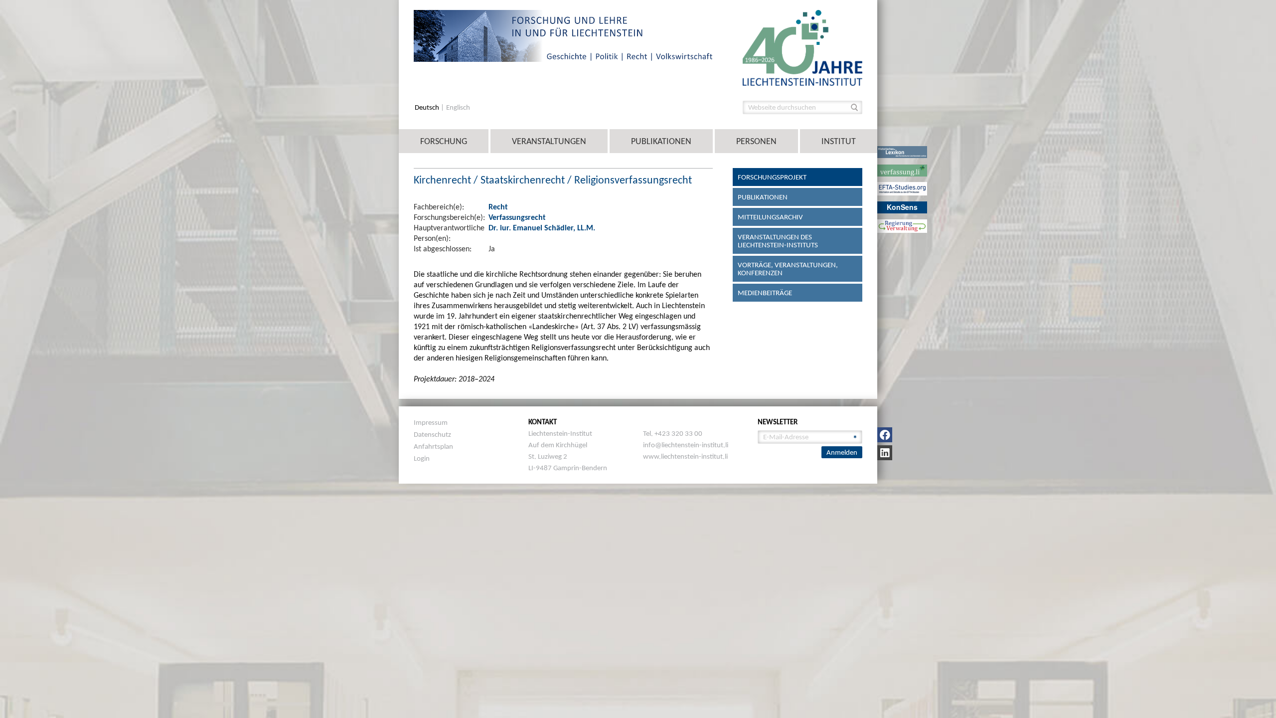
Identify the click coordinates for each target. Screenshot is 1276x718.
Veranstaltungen (549, 141)
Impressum (431, 422)
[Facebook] (884, 434)
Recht (498, 206)
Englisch (458, 107)
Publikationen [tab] (763, 196)
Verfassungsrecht (517, 217)
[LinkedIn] (884, 452)
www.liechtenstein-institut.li (685, 456)
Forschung (443, 141)
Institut (838, 141)
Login (422, 458)
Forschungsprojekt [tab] (772, 177)
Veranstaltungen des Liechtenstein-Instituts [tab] (778, 240)
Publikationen (661, 141)
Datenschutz (432, 434)
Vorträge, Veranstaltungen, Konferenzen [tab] (788, 268)
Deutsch (428, 107)
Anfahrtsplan (433, 446)
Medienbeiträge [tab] (765, 292)
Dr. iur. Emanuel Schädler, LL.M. (541, 227)
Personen (756, 141)
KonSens (902, 207)
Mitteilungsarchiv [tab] (770, 216)
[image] (802, 47)
